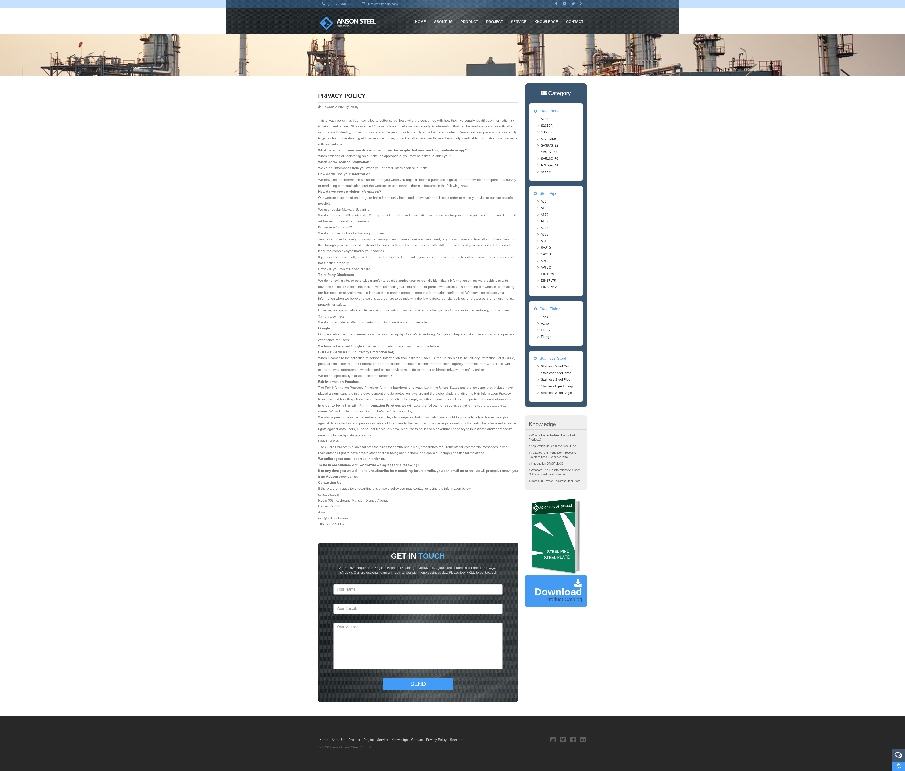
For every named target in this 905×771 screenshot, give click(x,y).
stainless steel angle (556, 393)
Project (494, 22)
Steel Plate (548, 111)
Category (559, 93)
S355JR (547, 132)
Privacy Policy (348, 107)
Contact (574, 22)
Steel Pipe (547, 193)
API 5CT (547, 267)
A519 (544, 241)
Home (420, 22)
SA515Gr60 (549, 152)
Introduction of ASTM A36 (547, 463)
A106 (544, 208)
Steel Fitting (549, 309)
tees (544, 317)
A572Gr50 (548, 139)
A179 (544, 214)
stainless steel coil (555, 366)
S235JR (547, 125)
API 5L (546, 261)
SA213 (546, 254)
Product (469, 22)
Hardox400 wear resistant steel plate (555, 481)
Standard (457, 740)
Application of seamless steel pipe (553, 446)
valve (545, 323)
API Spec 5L (550, 165)
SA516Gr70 (549, 158)
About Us (443, 22)
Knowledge (546, 22)
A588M (546, 172)
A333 (544, 228)
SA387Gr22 (549, 145)
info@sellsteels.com (382, 4)
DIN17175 (548, 280)
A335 (544, 234)
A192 (544, 221)
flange (546, 337)
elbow (545, 330)
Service (519, 22)
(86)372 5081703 (340, 4)
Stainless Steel (552, 358)
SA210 (546, 247)
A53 (544, 201)
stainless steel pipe (555, 379)
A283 (544, 119)
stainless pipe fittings (557, 386)
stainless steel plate (556, 373)
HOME (329, 107)
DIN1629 (547, 274)
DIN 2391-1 (549, 287)
